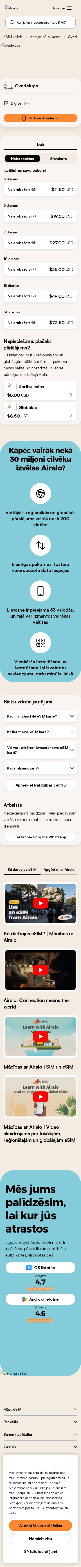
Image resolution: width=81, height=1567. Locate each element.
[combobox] (40, 22)
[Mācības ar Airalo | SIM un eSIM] (40, 1036)
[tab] (40, 144)
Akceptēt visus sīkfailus (40, 1525)
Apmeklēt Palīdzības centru (41, 784)
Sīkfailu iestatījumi (40, 1551)
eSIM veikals (13, 36)
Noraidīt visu (40, 1538)
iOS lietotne (44, 1267)
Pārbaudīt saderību (44, 118)
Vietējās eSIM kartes (45, 36)
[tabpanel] (40, 239)
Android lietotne (43, 1299)
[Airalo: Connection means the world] (40, 970)
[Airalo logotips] (14, 8)
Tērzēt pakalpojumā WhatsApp (40, 837)
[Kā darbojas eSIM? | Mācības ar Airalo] (40, 903)
